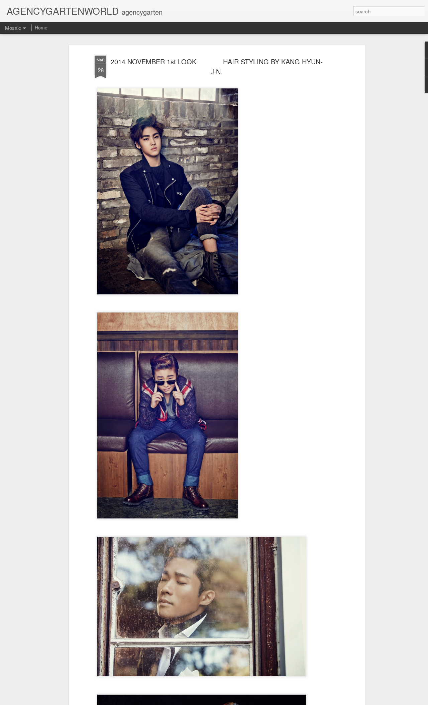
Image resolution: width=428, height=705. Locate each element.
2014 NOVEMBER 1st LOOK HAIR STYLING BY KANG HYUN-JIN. (217, 66)
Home (41, 27)
